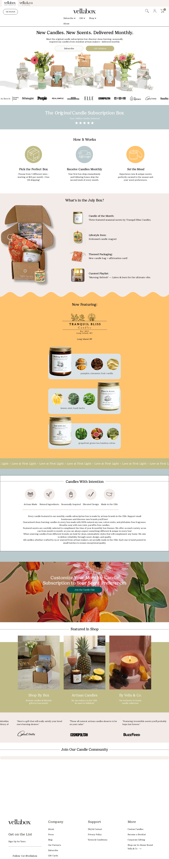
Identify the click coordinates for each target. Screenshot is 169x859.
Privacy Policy (95, 834)
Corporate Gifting (136, 839)
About (51, 829)
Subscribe (69, 48)
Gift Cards (53, 855)
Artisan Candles (84, 695)
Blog (50, 839)
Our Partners (54, 845)
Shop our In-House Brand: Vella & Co (140, 847)
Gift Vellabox (100, 48)
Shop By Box (38, 695)
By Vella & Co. (130, 695)
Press (51, 834)
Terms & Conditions (97, 839)
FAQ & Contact (95, 829)
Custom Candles (135, 829)
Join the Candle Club (84, 589)
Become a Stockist (137, 834)
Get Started (10, 12)
